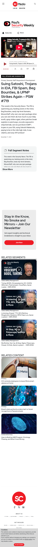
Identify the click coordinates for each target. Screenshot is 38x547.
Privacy (3, 80)
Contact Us (21, 516)
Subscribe (6, 525)
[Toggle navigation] (3, 3)
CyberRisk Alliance (13, 516)
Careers (27, 516)
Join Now (19, 242)
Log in (15, 8)
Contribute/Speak (13, 525)
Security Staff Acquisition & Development (21, 80)
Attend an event (21, 525)
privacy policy (28, 539)
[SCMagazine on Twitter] (19, 507)
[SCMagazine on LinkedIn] (23, 507)
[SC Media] (19, 4)
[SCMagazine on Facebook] (14, 507)
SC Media (6, 516)
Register (22, 8)
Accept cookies (19, 544)
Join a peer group (30, 525)
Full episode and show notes (13, 76)
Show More (8, 169)
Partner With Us (19, 527)
